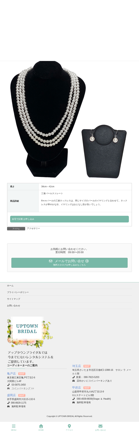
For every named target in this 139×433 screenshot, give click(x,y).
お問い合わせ (13, 305)
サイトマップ (13, 299)
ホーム (10, 285)
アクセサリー (33, 228)
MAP (21, 374)
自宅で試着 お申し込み (23, 219)
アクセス (69, 430)
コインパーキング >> (22, 388)
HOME (41, 430)
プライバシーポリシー (18, 292)
